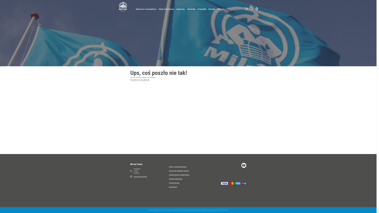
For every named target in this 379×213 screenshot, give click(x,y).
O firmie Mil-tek (174, 183)
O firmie (221, 9)
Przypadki (202, 9)
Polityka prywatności (175, 179)
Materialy (191, 9)
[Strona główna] (123, 6)
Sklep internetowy (166, 9)
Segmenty (180, 9)
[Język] (256, 8)
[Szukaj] (251, 8)
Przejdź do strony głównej (139, 80)
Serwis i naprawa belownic (178, 167)
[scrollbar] (378, 106)
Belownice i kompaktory (146, 9)
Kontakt (211, 9)
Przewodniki (173, 187)
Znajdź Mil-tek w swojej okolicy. (179, 175)
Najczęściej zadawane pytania (179, 171)
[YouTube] (243, 165)
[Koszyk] (246, 8)
